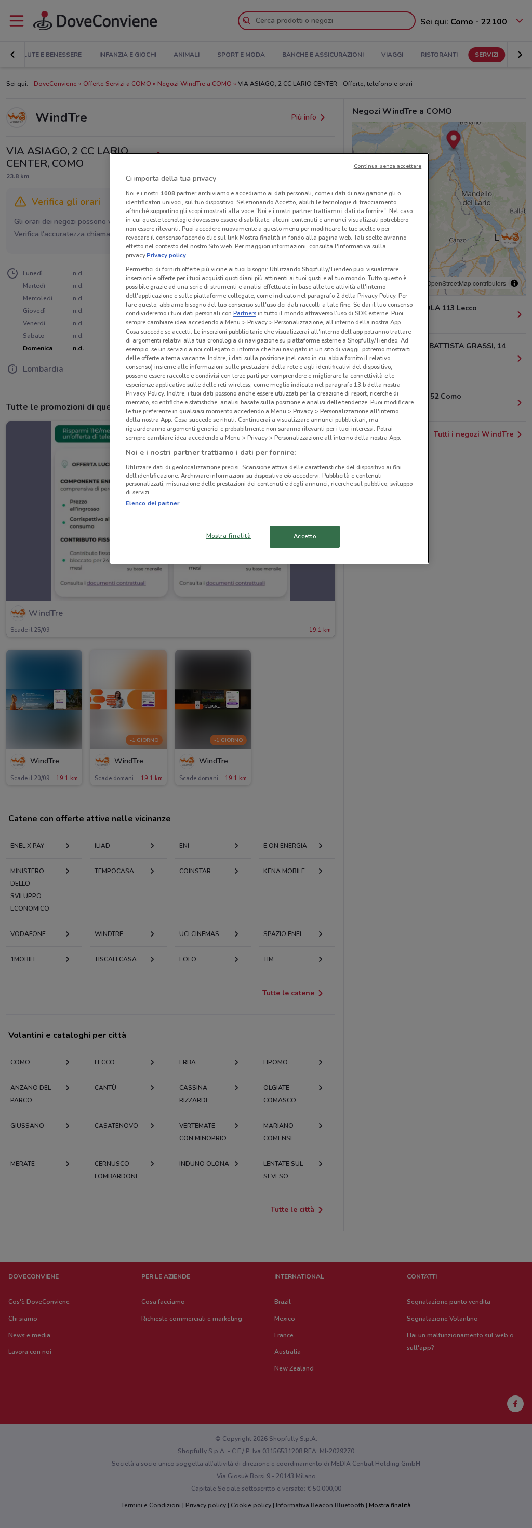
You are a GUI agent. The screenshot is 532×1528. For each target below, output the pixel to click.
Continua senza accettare (388, 166)
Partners (244, 313)
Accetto (305, 536)
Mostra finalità (228, 536)
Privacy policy (166, 255)
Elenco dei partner (152, 503)
